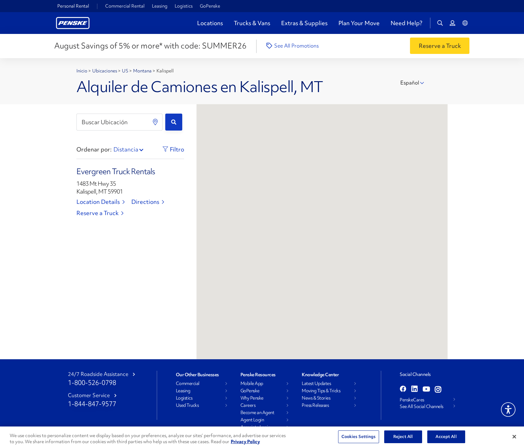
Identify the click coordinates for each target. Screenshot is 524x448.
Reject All (403, 436)
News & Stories (316, 398)
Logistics (184, 6)
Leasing (159, 6)
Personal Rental (73, 6)
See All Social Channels (421, 406)
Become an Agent (257, 412)
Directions (145, 202)
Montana (143, 71)
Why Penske (252, 398)
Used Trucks (187, 405)
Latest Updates (316, 383)
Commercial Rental (125, 6)
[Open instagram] (438, 389)
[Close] (514, 436)
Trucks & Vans (252, 23)
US (125, 71)
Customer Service (89, 395)
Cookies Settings (358, 436)
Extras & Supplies (304, 23)
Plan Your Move (359, 23)
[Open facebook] (403, 389)
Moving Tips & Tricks (321, 390)
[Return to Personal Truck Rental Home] (73, 22)
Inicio (82, 71)
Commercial (188, 383)
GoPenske (210, 6)
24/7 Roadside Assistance (98, 374)
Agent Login (252, 419)
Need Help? (406, 23)
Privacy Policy (245, 442)
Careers (248, 405)
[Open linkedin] (414, 389)
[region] (262, 437)
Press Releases (315, 405)
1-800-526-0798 (92, 382)
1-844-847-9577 (92, 404)
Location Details (98, 202)
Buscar (173, 122)
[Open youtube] (426, 389)
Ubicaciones (105, 71)
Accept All (445, 436)
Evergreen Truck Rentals (115, 171)
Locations (210, 23)
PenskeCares (412, 399)
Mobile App (251, 383)
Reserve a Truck (97, 213)
